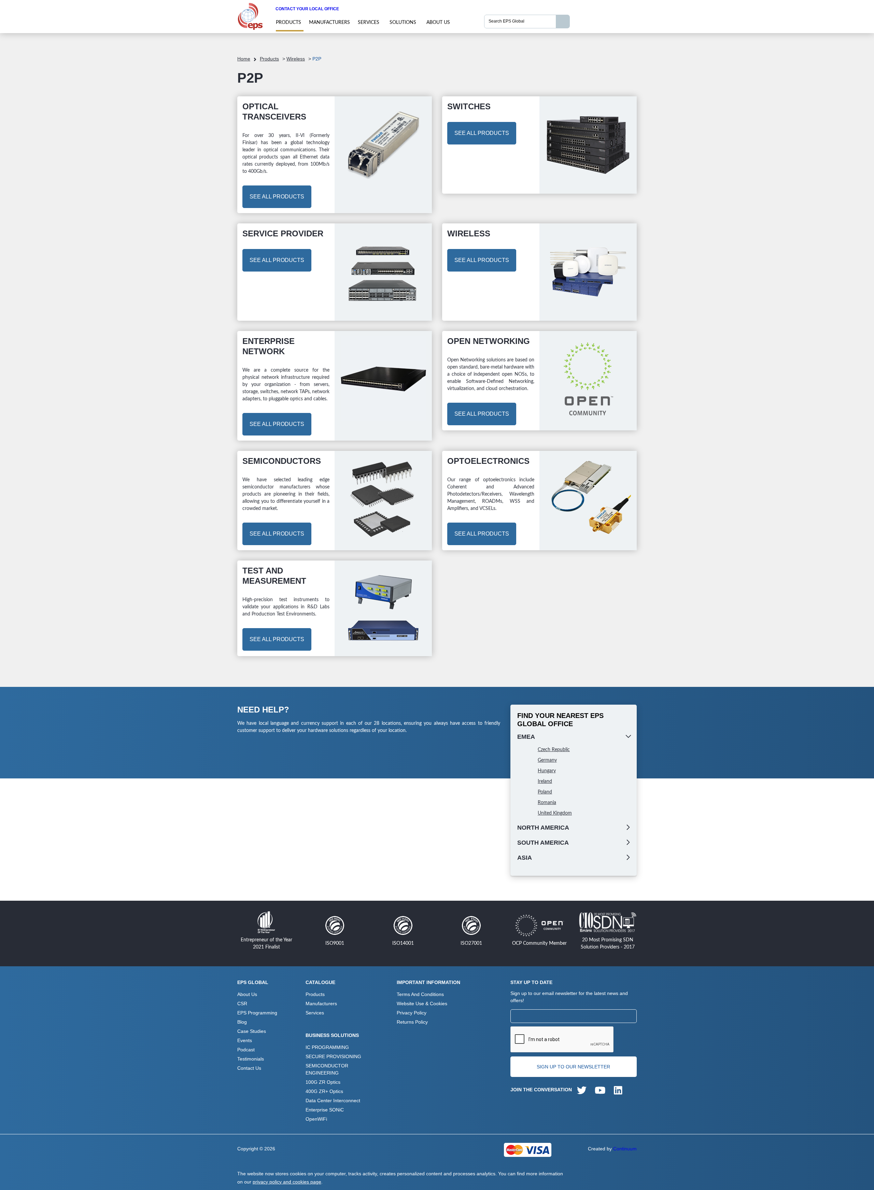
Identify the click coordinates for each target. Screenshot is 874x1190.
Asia (524, 857)
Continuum (625, 1148)
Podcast (246, 1049)
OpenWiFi (316, 1119)
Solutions (403, 22)
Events (244, 1040)
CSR (242, 1003)
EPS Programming (257, 1012)
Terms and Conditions (420, 994)
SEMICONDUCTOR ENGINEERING (327, 1069)
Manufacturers (329, 22)
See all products (277, 196)
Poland (545, 792)
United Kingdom (555, 813)
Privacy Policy (411, 1012)
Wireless (295, 58)
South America (543, 842)
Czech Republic (554, 749)
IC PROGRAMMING (327, 1047)
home (243, 58)
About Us (438, 22)
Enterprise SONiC (325, 1109)
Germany (547, 760)
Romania (547, 802)
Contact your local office (307, 8)
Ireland (545, 781)
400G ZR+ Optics (324, 1091)
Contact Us (249, 1068)
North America (543, 827)
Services (368, 22)
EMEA (526, 736)
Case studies (251, 1031)
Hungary (547, 771)
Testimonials (250, 1059)
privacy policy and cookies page (287, 1182)
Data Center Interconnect (333, 1100)
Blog (242, 1022)
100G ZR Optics (323, 1082)
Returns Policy (412, 1022)
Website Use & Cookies (422, 1003)
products (288, 22)
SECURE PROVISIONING (333, 1056)
